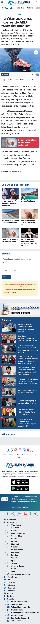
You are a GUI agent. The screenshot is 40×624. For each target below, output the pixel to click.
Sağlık (14, 558)
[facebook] (7, 514)
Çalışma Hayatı (17, 566)
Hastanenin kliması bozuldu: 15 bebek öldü (28, 222)
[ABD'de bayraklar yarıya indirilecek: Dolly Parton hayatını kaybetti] (29, 233)
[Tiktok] (31, 450)
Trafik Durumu (17, 610)
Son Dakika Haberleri (20, 618)
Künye (11, 455)
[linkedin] (36, 514)
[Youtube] (27, 450)
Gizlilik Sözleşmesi (21, 455)
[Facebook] (8, 450)
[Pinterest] (16, 450)
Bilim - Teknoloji (18, 533)
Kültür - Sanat (17, 550)
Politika (30, 8)
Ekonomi (15, 544)
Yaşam (14, 563)
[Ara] (37, 2)
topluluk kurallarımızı (21, 284)
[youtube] (25, 514)
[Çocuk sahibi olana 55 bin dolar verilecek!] (10, 233)
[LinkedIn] (24, 450)
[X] (12, 450)
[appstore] (20, 482)
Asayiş (14, 530)
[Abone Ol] (37, 75)
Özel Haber (9, 8)
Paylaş (6, 74)
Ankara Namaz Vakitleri (21, 607)
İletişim (20, 457)
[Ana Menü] (2, 3)
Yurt (13, 571)
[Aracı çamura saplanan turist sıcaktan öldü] (10, 214)
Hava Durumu (16, 604)
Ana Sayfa (11, 519)
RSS (5, 499)
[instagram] (19, 514)
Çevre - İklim (16, 536)
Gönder (6, 277)
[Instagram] (20, 450)
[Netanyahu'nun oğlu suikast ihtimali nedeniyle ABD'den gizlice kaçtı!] (10, 193)
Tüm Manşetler (17, 615)
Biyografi (11, 588)
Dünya (20, 14)
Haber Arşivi (33, 455)
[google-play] (20, 489)
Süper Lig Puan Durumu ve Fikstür (25, 612)
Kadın (13, 569)
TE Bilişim (25, 507)
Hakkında (5, 455)
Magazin (15, 552)
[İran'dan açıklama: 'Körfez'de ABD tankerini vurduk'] (20, 60)
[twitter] (13, 514)
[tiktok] (30, 514)
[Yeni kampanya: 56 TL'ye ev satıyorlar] (29, 193)
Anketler (11, 591)
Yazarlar (11, 582)
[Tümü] (37, 434)
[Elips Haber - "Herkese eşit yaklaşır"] (19, 2)
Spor (13, 561)
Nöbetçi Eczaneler (19, 602)
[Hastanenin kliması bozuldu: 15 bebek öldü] (29, 214)
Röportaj (11, 585)
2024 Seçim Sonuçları (20, 574)
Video (10, 580)
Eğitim (14, 541)
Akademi (15, 528)
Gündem (20, 8)
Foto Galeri (12, 577)
